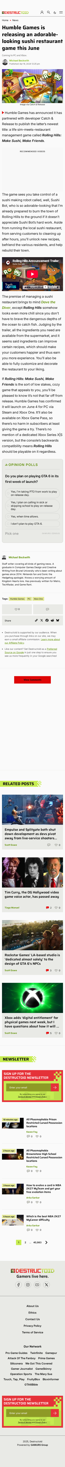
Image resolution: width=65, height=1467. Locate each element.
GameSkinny (44, 1368)
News (15, 20)
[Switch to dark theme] (54, 12)
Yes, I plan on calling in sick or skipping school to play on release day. (31, 506)
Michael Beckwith (19, 60)
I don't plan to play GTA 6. (26, 523)
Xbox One (38, 599)
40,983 (37, 1242)
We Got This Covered (38, 1363)
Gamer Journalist (22, 1368)
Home (5, 20)
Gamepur (51, 1353)
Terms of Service (25, 1097)
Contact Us (32, 1319)
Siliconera (16, 1363)
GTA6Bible (31, 1384)
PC (29, 599)
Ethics (32, 1312)
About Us (32, 1306)
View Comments (32, 680)
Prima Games (46, 1358)
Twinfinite (36, 1353)
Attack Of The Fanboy (22, 1358)
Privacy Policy (41, 1097)
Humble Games (17, 599)
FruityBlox (33, 1379)
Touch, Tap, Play (14, 1379)
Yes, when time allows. (24, 516)
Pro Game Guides (17, 1353)
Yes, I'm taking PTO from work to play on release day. (34, 493)
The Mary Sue (43, 1374)
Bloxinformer (51, 1379)
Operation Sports (21, 1374)
